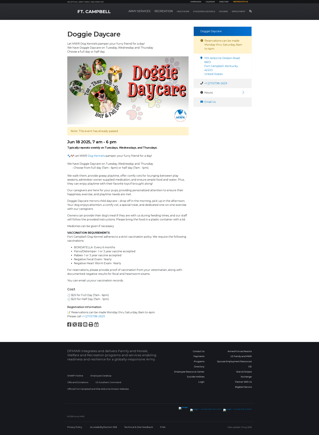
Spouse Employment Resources (234, 361)
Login (201, 382)
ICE (250, 366)
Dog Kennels (96, 155)
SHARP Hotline (75, 375)
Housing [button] (223, 11)
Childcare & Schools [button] (204, 11)
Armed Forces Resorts (240, 351)
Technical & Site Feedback (138, 427)
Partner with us (240, 2)
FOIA (162, 427)
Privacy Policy (74, 427)
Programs (199, 361)
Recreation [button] (164, 11)
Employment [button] (238, 11)
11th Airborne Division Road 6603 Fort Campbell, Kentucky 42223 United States (222, 66)
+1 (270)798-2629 (93, 316)
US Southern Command (108, 382)
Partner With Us (243, 382)
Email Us (210, 101)
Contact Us (198, 351)
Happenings (195, 2)
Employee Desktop (101, 375)
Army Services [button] (139, 11)
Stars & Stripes (244, 371)
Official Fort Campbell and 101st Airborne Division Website (98, 389)
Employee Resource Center (189, 371)
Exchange (246, 376)
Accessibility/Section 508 (103, 427)
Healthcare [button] (183, 11)
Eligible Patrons (243, 387)
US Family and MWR (241, 356)
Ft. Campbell (94, 12)
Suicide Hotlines (195, 376)
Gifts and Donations (77, 382)
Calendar (210, 2)
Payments (199, 356)
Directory (224, 2)
